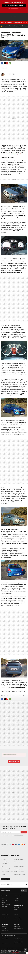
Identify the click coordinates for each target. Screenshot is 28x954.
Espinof (16, 909)
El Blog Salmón (17, 926)
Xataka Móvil (4, 900)
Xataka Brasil (4, 940)
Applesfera (4, 902)
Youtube (13, 844)
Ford (8, 695)
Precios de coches (18, 869)
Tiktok (3, 847)
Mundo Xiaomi (4, 906)
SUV (3, 866)
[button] (10, 74)
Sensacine (16, 907)
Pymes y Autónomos (18, 928)
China (10, 25)
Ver (14, 761)
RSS (22, 844)
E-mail (10, 63)
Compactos (13, 695)
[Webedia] (5, 891)
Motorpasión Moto (18, 919)
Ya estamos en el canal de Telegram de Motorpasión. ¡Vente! (13, 22)
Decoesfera (4, 928)
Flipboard (7, 63)
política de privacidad (18, 835)
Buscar (26, 885)
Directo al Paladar (5, 917)
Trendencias (4, 926)
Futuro (3, 874)
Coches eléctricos (18, 859)
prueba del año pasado (15, 154)
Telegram (19, 844)
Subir (22, 890)
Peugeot (20, 695)
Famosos (5, 25)
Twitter (5, 63)
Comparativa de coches (7, 871)
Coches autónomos (19, 871)
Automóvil (21, 25)
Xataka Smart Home (6, 904)
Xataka (3, 898)
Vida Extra (16, 900)
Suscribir (23, 832)
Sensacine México (18, 940)
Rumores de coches (6, 869)
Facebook (2, 63)
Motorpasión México (18, 944)
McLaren (15, 25)
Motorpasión (17, 917)
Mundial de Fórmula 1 (19, 874)
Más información (15, 952)
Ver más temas (5, 879)
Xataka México (5, 938)
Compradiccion (5, 930)
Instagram (16, 844)
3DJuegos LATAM (18, 938)
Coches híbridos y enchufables (6, 862)
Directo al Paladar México (7, 944)
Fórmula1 (4, 859)
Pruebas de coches (19, 866)
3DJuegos (16, 898)
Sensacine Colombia (18, 942)
